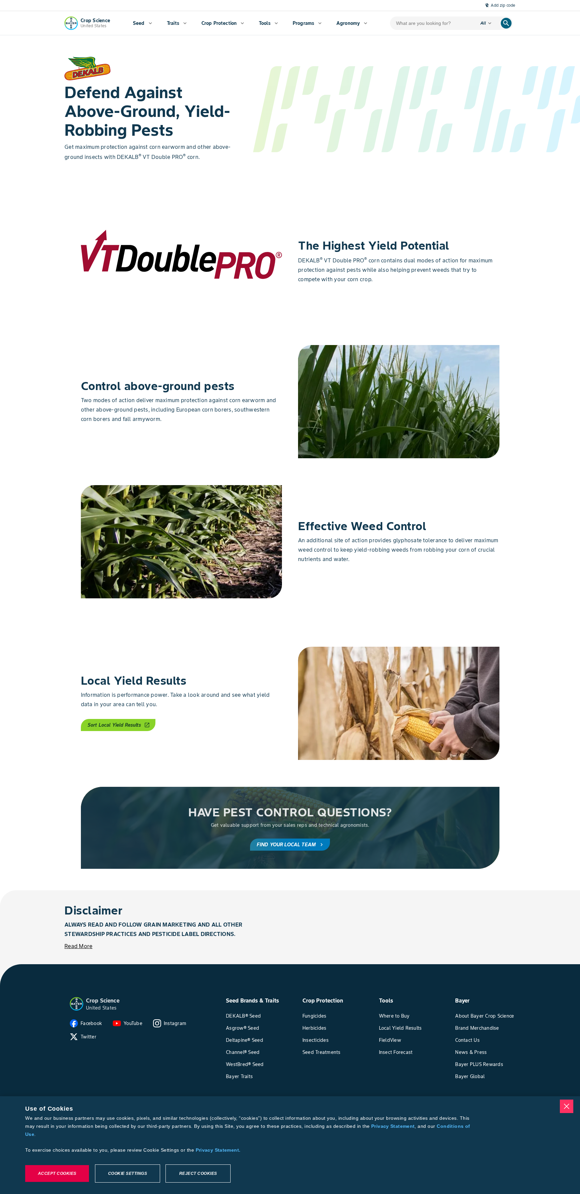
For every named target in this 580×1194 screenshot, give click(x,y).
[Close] (566, 1106)
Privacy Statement (393, 1126)
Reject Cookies (198, 1173)
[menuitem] (142, 23)
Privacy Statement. (218, 1150)
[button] (76, 1004)
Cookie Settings (127, 1173)
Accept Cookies (57, 1173)
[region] (290, 1145)
